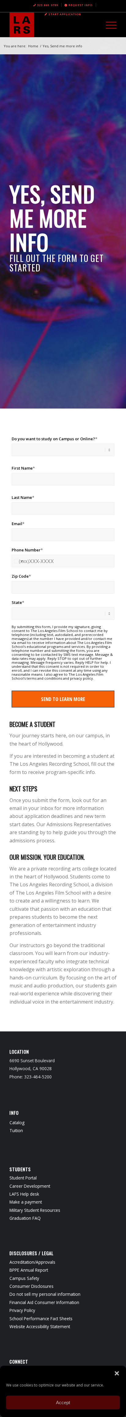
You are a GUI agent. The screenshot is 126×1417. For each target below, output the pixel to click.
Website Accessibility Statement (39, 1326)
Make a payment (25, 1202)
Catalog (16, 1122)
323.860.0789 (47, 5)
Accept (63, 1402)
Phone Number (27, 550)
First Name (23, 468)
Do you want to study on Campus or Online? (54, 438)
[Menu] (108, 25)
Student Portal (23, 1178)
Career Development (29, 1186)
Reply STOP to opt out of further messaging (57, 660)
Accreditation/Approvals (32, 1262)
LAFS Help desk (24, 1194)
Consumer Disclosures (31, 1286)
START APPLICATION (64, 14)
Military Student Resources (34, 1210)
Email (18, 523)
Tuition (16, 1130)
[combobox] (18, 561)
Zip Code (21, 576)
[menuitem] (46, 5)
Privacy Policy (22, 1310)
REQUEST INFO (81, 5)
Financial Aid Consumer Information (44, 1302)
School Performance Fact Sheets (40, 1318)
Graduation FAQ (25, 1218)
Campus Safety (24, 1278)
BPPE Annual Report (28, 1270)
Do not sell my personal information (44, 1294)
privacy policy (81, 678)
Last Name (23, 497)
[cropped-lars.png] (52, 25)
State (18, 602)
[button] (117, 1373)
